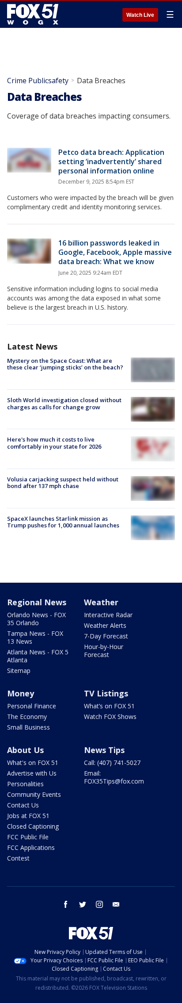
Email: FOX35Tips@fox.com (114, 777)
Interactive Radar (108, 615)
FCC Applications (31, 847)
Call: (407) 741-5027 (112, 762)
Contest (18, 858)
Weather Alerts (105, 625)
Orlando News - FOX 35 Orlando (36, 619)
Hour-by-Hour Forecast (103, 650)
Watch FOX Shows (110, 716)
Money (20, 693)
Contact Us (23, 805)
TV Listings (106, 693)
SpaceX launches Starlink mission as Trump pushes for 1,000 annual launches (63, 522)
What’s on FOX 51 (109, 706)
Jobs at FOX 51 (28, 815)
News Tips (104, 750)
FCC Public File (28, 837)
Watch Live (140, 15)
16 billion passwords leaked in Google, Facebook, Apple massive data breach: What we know (115, 252)
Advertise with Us (32, 773)
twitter (83, 904)
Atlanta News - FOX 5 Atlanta (37, 656)
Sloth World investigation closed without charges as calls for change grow (64, 403)
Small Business (28, 727)
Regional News (36, 602)
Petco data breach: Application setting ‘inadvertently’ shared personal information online (111, 161)
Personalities (25, 784)
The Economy (27, 716)
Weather (101, 602)
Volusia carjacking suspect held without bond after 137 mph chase (62, 482)
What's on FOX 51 (32, 762)
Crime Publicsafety (37, 80)
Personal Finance (31, 706)
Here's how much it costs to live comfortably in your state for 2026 (54, 442)
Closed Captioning (33, 826)
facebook (66, 904)
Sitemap (18, 670)
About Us (25, 750)
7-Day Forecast (106, 636)
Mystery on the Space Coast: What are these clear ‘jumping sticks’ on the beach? (65, 364)
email (116, 904)
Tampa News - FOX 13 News (35, 637)
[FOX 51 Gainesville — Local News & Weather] (32, 14)
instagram (99, 904)
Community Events (34, 794)
